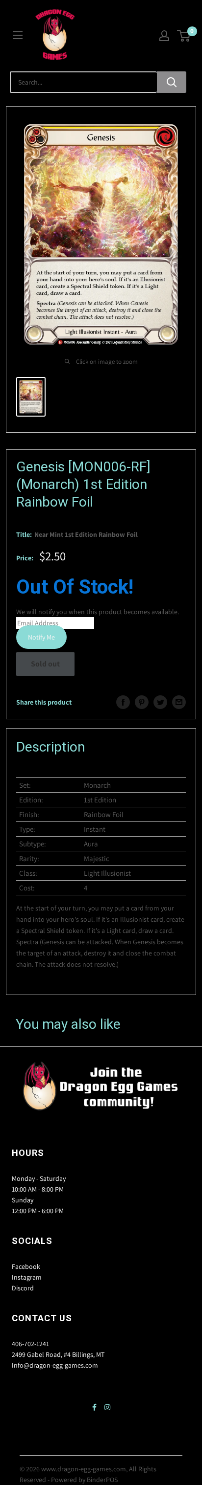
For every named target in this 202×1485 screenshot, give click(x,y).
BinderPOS (102, 1479)
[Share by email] (179, 702)
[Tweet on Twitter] (160, 702)
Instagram (27, 1277)
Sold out (45, 664)
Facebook (26, 1266)
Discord (23, 1288)
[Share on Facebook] (123, 702)
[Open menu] (17, 35)
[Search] (171, 82)
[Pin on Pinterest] (142, 702)
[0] (184, 36)
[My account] (164, 35)
